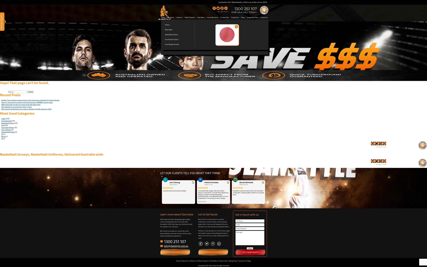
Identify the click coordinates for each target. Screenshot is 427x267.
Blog (249, 260)
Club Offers (214, 260)
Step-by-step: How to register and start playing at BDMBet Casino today (27, 102)
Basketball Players (8, 123)
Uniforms (193, 260)
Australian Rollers (7, 127)
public (3, 119)
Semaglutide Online (8, 132)
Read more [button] (202, 202)
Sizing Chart (233, 260)
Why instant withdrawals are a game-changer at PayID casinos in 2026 (26, 109)
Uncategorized (6, 121)
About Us (185, 260)
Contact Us (242, 260)
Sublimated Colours (171, 34)
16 (2, 139)
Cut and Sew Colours (172, 39)
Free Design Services (172, 44)
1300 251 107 (246, 8)
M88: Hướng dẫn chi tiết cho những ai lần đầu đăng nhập (20, 105)
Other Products (202, 260)
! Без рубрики (6, 130)
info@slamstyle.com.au (176, 246)
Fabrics (167, 25)
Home (178, 260)
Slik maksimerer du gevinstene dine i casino (16, 107)
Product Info (223, 260)
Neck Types (168, 30)
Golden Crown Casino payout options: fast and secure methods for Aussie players (30, 100)
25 (2, 134)
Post (3, 125)
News (3, 136)
